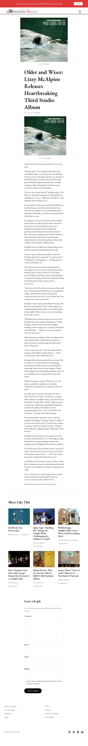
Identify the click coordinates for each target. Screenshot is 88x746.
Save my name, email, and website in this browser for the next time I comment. (44, 682)
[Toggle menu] (79, 11)
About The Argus (10, 706)
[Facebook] (78, 732)
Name (26, 645)
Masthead (7, 713)
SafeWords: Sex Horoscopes (15, 529)
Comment (28, 616)
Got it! (78, 4)
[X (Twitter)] (73, 732)
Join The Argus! (9, 710)
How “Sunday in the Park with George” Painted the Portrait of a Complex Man (18, 574)
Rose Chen (37, 112)
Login (6, 717)
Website (27, 669)
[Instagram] (69, 732)
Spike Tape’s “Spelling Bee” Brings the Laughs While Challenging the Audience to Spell (43, 533)
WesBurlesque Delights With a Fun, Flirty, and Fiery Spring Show (69, 532)
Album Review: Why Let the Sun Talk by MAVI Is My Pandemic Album (43, 574)
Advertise (48, 710)
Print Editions (49, 717)
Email (26, 657)
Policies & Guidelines (52, 713)
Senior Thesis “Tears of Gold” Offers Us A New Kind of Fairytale (69, 573)
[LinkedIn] (82, 732)
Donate (47, 706)
